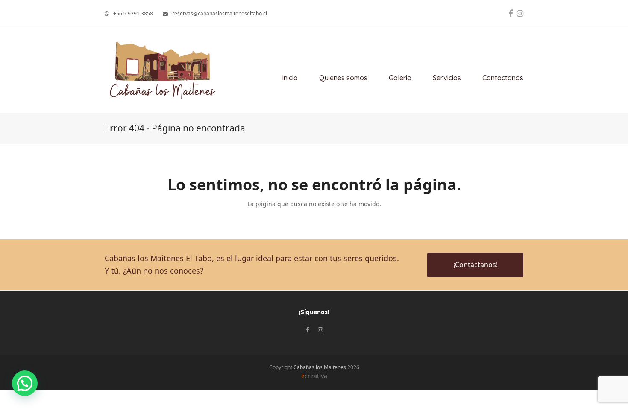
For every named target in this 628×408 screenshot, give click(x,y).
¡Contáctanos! (475, 264)
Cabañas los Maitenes (319, 367)
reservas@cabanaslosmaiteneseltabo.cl (219, 13)
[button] (25, 383)
